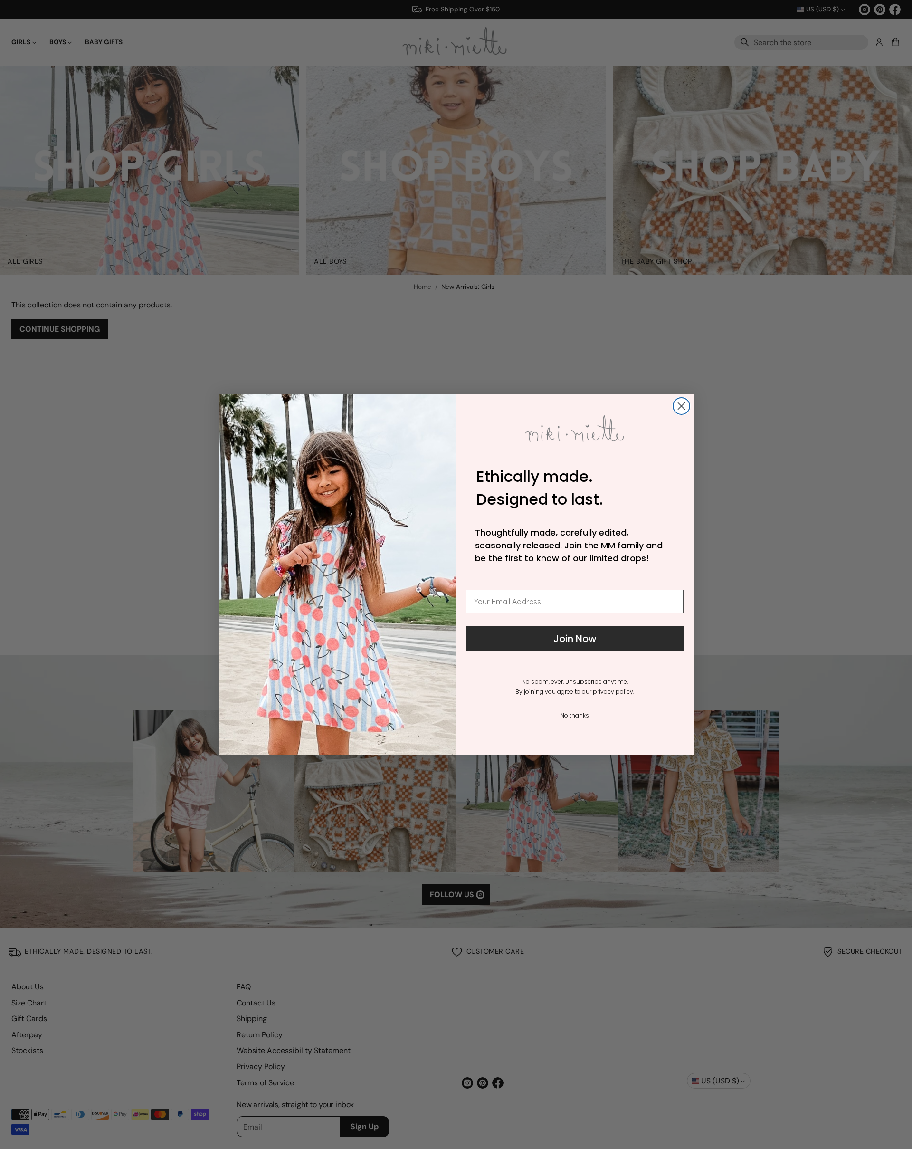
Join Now (575, 638)
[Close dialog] (681, 406)
